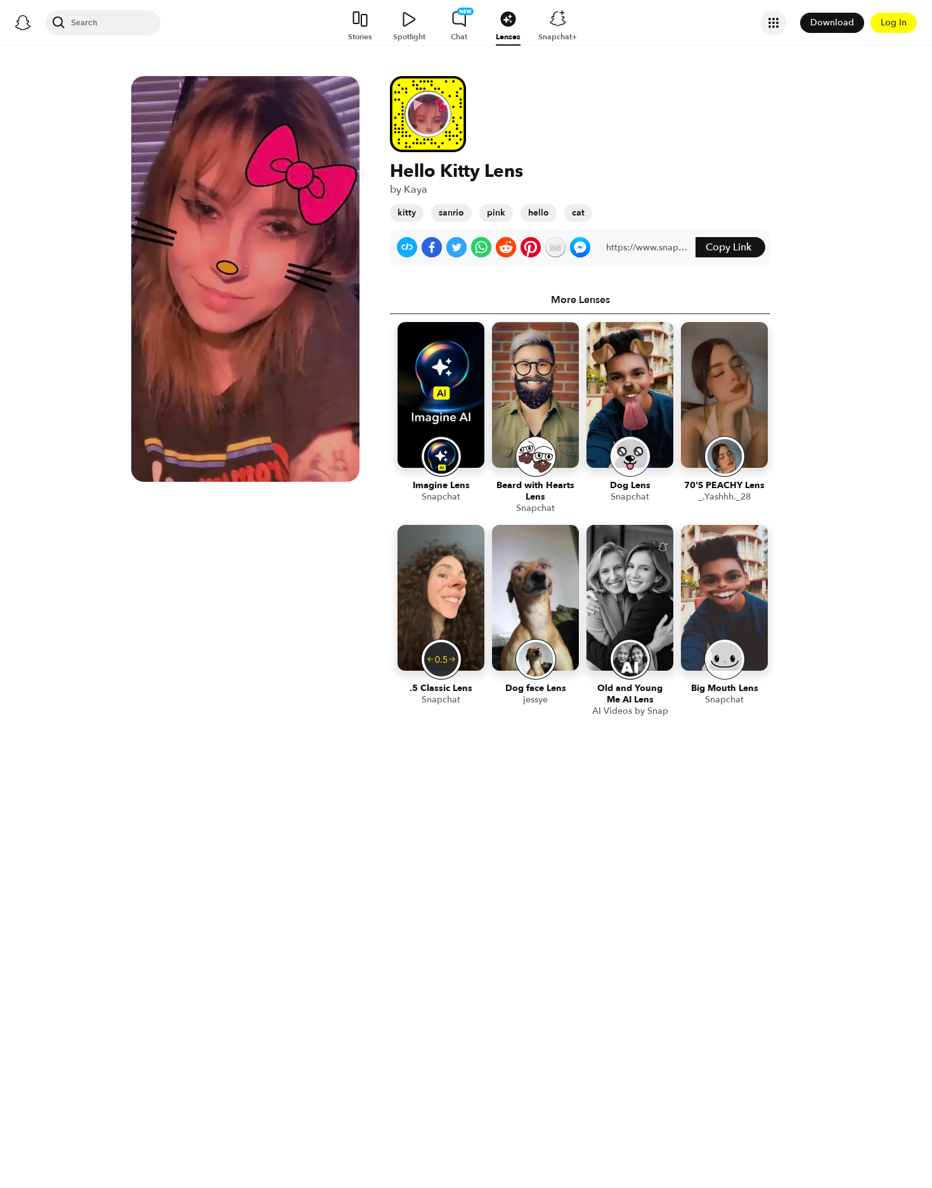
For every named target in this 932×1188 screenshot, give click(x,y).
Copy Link (728, 247)
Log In (894, 22)
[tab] (580, 299)
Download (832, 22)
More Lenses (580, 300)
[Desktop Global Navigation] (23, 23)
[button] (407, 247)
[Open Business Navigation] (773, 23)
